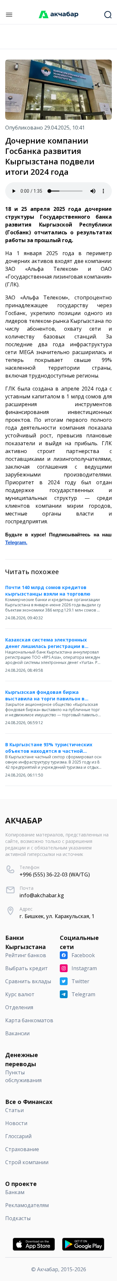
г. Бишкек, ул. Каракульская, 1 (57, 916)
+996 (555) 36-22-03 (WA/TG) (55, 874)
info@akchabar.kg (42, 895)
